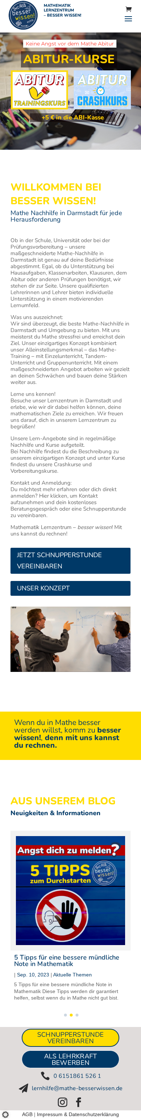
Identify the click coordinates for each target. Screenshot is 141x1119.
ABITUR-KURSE (69, 59)
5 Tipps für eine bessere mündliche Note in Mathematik (66, 960)
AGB (27, 1114)
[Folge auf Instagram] (62, 1102)
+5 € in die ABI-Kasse (73, 117)
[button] (8, 1111)
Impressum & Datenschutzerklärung (78, 1114)
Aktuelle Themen (72, 975)
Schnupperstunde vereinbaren (70, 1037)
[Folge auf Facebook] (78, 1102)
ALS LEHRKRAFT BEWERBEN (70, 1059)
